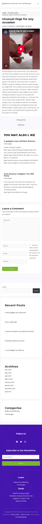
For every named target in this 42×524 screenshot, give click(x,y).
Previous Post (21, 120)
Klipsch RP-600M (21, 501)
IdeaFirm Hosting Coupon (21, 493)
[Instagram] (25, 442)
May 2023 (8, 373)
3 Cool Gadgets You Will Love (14, 350)
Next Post (21, 125)
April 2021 (8, 392)
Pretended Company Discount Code (21, 496)
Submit (21, 463)
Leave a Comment (8, 26)
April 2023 (8, 376)
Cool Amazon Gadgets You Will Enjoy (19, 175)
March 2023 (9, 379)
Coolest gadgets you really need (15, 313)
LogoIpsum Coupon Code (21, 498)
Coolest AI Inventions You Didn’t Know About (19, 331)
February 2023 (9, 382)
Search (4, 287)
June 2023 (8, 370)
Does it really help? (11, 322)
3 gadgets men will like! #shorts (19, 141)
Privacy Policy (15, 514)
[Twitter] (21, 442)
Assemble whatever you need (14, 341)
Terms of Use (25, 514)
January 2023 (9, 385)
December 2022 (10, 389)
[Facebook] (17, 442)
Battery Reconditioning (12, 411)
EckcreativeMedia (21, 517)
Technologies (19, 26)
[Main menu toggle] (38, 4)
